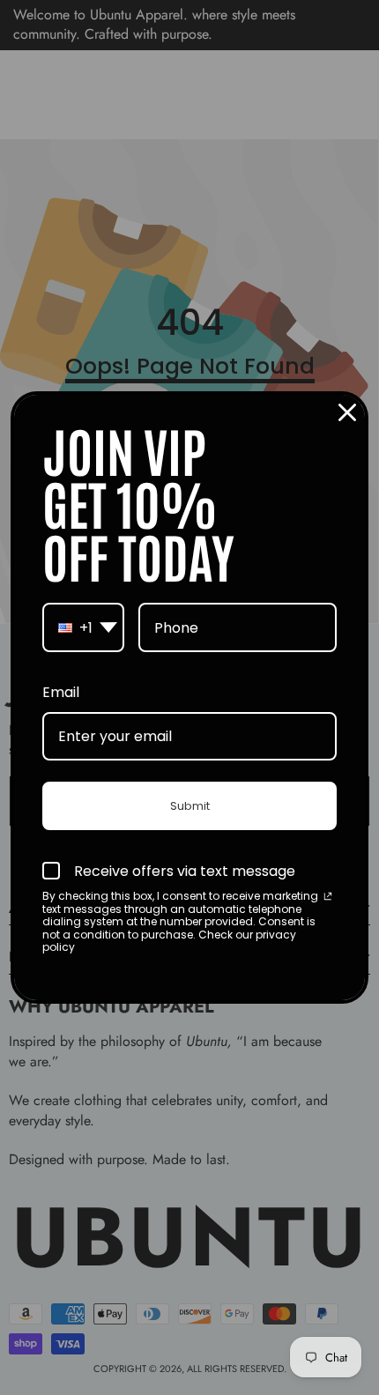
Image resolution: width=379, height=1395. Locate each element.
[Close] (347, 412)
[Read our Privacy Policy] (328, 898)
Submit (190, 806)
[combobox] (83, 627)
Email (60, 692)
